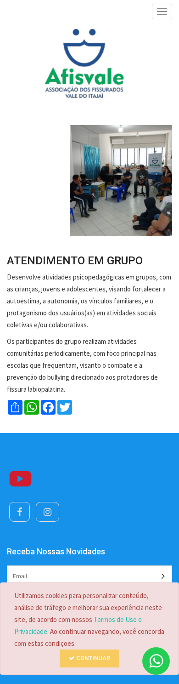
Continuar (92, 658)
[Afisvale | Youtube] (20, 478)
